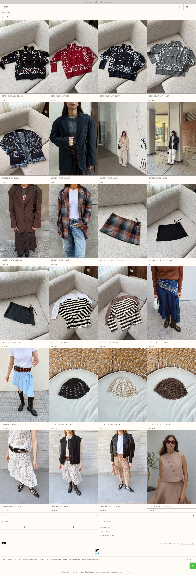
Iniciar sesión (162, 544)
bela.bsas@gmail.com (107, 536)
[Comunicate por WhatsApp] (193, 566)
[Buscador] (180, 7)
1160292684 (104, 531)
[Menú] (193, 7)
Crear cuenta (173, 544)
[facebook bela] (73, 526)
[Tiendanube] (187, 560)
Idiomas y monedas (187, 544)
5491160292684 (105, 527)
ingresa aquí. (76, 559)
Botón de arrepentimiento (90, 559)
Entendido (129, 572)
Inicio (4, 12)
